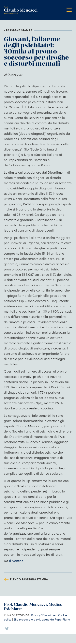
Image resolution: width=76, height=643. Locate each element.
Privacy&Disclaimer (43, 615)
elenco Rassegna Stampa (29, 579)
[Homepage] (20, 7)
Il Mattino (16, 560)
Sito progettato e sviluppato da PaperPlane (42, 619)
